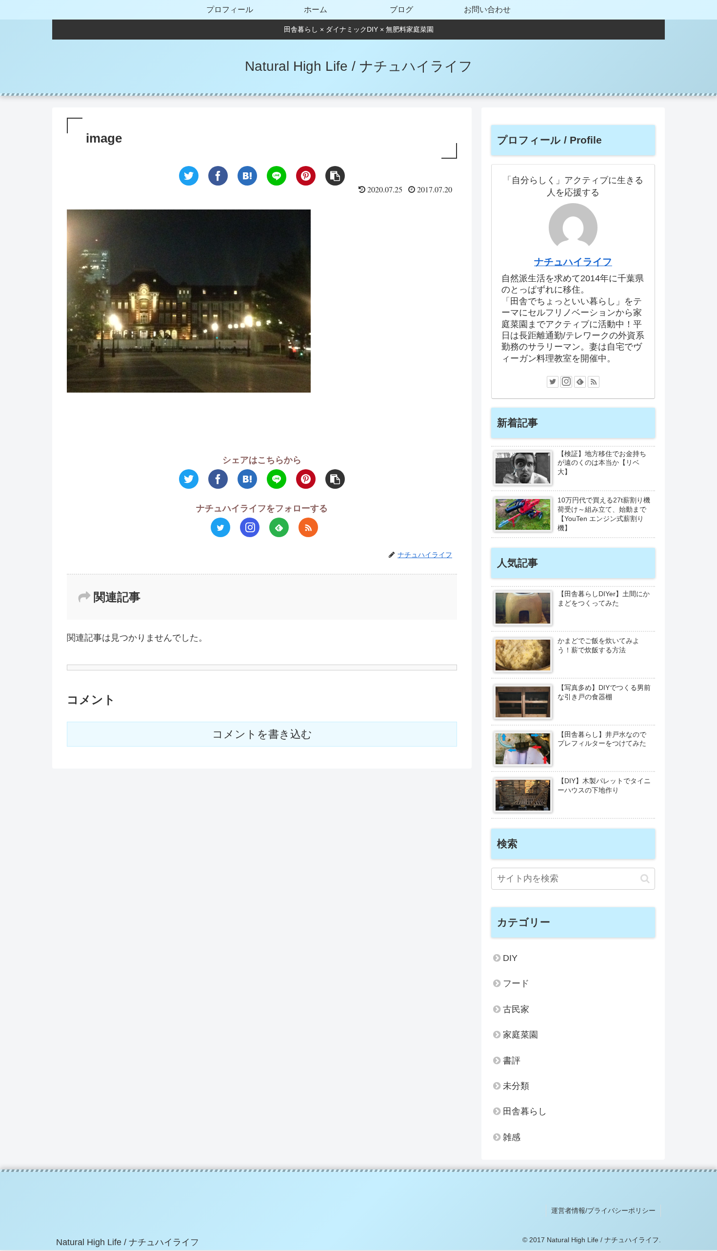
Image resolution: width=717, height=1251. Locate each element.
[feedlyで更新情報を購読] (279, 527)
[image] (247, 176)
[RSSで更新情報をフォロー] (308, 527)
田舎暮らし (525, 1111)
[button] (645, 878)
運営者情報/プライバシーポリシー (603, 1210)
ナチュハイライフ (573, 261)
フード (516, 983)
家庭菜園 (520, 1035)
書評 (511, 1060)
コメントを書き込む (262, 734)
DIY (510, 958)
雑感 (511, 1137)
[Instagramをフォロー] (249, 527)
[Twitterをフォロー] (220, 527)
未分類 (516, 1086)
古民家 (516, 1009)
